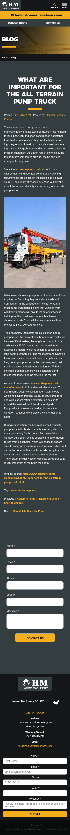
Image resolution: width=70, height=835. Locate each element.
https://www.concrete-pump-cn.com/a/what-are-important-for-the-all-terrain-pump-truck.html (33, 478)
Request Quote (17, 23)
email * (11, 562)
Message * (35, 798)
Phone (35, 777)
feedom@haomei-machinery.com (38, 15)
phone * (11, 578)
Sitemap (35, 825)
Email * (35, 766)
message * (13, 611)
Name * (11, 546)
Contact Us (53, 23)
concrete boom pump (23, 490)
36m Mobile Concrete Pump (29, 511)
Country (11, 595)
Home (5, 57)
